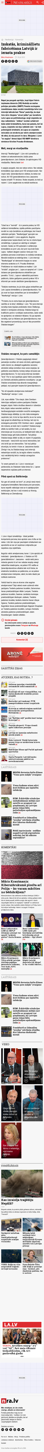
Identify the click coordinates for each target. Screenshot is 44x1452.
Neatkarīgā (9, 39)
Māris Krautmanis (7, 57)
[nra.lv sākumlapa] (8, 2)
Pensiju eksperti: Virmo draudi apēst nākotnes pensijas (23, 726)
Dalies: (13, 633)
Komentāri (19, 39)
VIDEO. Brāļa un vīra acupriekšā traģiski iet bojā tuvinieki (10, 1266)
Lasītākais (8, 767)
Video (5, 1044)
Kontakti (3, 1443)
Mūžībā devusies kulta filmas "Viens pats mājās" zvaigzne (28, 773)
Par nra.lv (4, 1437)
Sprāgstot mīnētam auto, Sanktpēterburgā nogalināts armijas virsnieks (10, 1237)
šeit (22, 162)
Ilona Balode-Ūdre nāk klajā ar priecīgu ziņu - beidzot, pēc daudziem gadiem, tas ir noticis (33, 1268)
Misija (16, 1437)
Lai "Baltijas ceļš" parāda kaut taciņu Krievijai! (25, 719)
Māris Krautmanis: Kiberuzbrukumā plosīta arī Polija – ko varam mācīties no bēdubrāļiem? (21, 886)
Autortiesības (19, 1440)
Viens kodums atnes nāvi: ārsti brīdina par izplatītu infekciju (26, 787)
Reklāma (10, 1437)
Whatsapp (34, 625)
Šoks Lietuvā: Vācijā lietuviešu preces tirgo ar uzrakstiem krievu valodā (24, 742)
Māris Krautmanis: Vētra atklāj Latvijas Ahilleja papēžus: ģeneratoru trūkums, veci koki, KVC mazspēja (10, 963)
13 (24, 939)
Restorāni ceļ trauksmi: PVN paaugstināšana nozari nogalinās (24, 702)
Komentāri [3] (22, 640)
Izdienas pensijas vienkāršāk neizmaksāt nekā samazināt (22, 685)
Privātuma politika (24, 1437)
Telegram (24, 625)
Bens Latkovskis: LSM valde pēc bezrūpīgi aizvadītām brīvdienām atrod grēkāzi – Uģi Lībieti (33, 932)
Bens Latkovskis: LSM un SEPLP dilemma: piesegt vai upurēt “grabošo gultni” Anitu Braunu (11, 932)
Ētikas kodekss (28, 1440)
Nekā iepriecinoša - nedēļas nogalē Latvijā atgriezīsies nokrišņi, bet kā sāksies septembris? (27, 834)
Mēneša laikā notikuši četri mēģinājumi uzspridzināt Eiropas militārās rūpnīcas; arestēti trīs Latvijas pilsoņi (25, 344)
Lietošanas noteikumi (7, 1440)
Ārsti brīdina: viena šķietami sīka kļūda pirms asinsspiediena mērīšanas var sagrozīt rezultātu (25, 338)
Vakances (38, 1440)
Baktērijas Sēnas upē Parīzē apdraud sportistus (25, 750)
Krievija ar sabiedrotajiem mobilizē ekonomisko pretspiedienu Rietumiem (25, 710)
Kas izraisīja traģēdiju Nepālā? (17, 1201)
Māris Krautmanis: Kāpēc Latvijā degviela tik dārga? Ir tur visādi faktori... (33, 961)
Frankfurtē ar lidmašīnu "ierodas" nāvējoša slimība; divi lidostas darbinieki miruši (26, 821)
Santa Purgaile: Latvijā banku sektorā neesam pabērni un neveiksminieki (22, 759)
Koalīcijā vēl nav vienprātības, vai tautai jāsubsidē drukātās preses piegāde (25, 694)
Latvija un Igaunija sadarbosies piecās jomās (23, 734)
